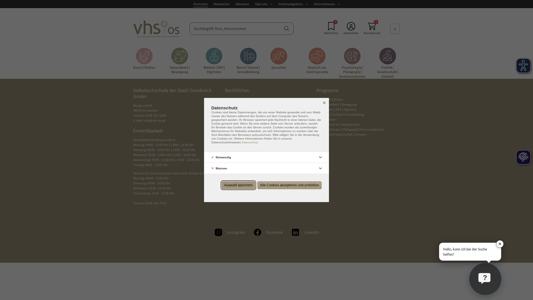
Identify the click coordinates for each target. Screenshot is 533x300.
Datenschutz (250, 142)
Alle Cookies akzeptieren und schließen (289, 185)
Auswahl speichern (238, 185)
